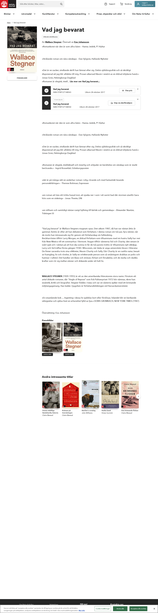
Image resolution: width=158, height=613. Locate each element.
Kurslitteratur (48, 14)
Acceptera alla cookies (138, 609)
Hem (9, 23)
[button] (22, 78)
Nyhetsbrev (54, 605)
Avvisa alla (120, 609)
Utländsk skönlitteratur (50, 37)
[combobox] (41, 4)
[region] (79, 609)
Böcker (7, 14)
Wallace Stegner (53, 42)
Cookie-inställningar (103, 609)
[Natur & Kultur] (8, 4)
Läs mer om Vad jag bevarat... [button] (85, 81)
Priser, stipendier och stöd (109, 14)
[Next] (138, 396)
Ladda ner (47, 354)
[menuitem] (9, 14)
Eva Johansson (81, 42)
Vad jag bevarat (20, 23)
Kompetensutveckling (75, 14)
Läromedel (26, 14)
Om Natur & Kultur (141, 14)
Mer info (82, 610)
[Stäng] (154, 608)
